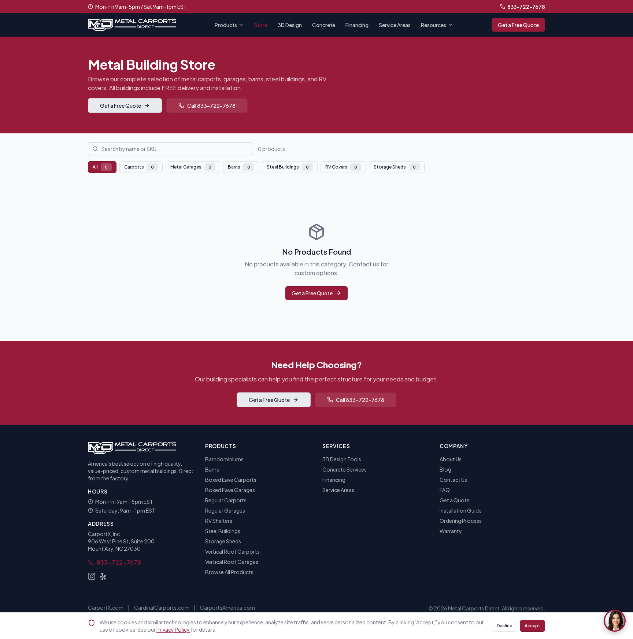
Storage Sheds (395, 167)
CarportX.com (105, 607)
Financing (357, 25)
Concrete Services (344, 469)
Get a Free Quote (518, 25)
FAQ (445, 490)
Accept (532, 625)
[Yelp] (103, 576)
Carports (139, 167)
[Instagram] (91, 576)
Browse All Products (229, 572)
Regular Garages (225, 510)
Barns (239, 167)
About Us (451, 459)
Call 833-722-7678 (211, 105)
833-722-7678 (526, 6)
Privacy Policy (173, 629)
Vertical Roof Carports (232, 551)
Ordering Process (461, 520)
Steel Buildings (288, 167)
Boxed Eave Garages (230, 490)
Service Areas (395, 25)
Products (226, 25)
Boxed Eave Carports (230, 479)
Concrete (323, 25)
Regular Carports (226, 500)
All (100, 167)
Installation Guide (461, 510)
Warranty (451, 531)
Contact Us (453, 479)
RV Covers (341, 167)
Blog (445, 469)
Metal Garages (190, 167)
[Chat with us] (615, 621)
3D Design (290, 25)
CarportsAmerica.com (227, 607)
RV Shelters (218, 520)
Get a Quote (455, 500)
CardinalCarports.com (161, 607)
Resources (433, 25)
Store (260, 25)
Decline (504, 625)
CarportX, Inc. (104, 534)
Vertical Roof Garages (231, 561)
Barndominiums (224, 459)
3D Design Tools (341, 459)
